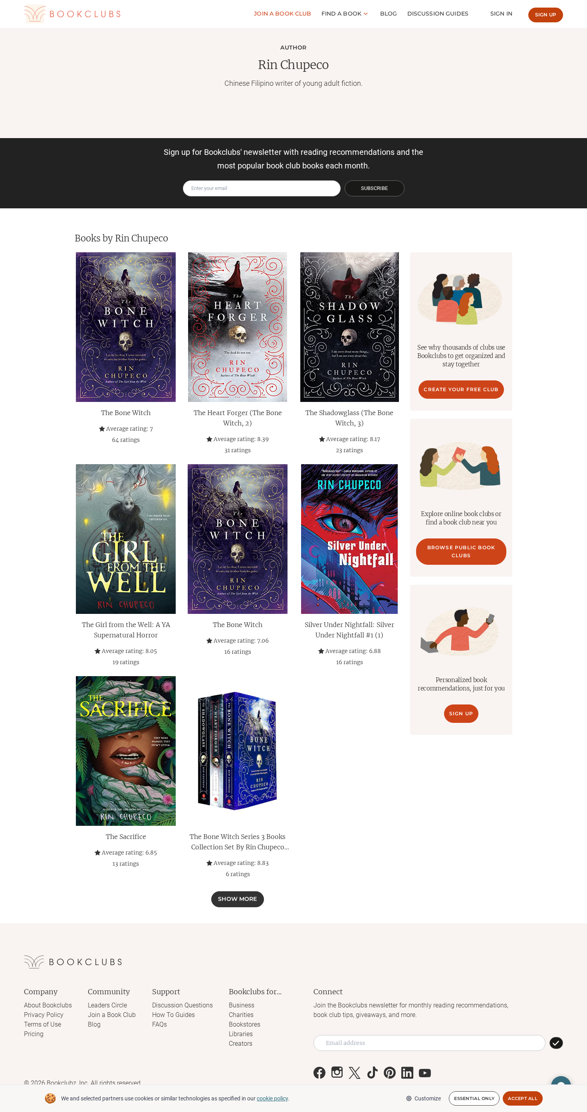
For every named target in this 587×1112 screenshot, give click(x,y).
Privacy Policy (43, 1015)
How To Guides (173, 1015)
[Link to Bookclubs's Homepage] (72, 14)
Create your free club (461, 389)
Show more (237, 898)
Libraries (241, 1034)
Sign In (501, 13)
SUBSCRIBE (374, 188)
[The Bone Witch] (126, 327)
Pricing (34, 1034)
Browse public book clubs (461, 551)
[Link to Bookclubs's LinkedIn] (407, 1073)
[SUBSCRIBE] (556, 1043)
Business (241, 1005)
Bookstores (244, 1024)
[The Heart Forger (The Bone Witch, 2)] (237, 327)
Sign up (545, 15)
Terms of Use (42, 1024)
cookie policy (272, 1098)
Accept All (522, 1098)
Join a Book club (282, 13)
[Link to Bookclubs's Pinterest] (390, 1073)
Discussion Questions (182, 1005)
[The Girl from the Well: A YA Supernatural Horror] (126, 539)
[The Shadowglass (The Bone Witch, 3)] (349, 327)
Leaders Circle (107, 1005)
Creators (240, 1043)
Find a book (341, 13)
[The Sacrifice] (126, 751)
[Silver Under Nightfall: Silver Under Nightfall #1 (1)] (349, 539)
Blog (388, 13)
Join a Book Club (112, 1015)
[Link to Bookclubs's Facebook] (319, 1073)
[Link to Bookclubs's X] (355, 1073)
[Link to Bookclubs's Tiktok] (372, 1073)
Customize (427, 1098)
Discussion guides (437, 13)
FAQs (159, 1024)
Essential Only (474, 1098)
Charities (241, 1015)
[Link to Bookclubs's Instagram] (337, 1073)
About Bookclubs (48, 1005)
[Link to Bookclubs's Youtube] (425, 1072)
